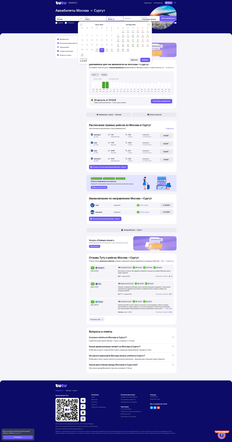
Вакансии (94, 399)
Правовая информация (98, 407)
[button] (83, 400)
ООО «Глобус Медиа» (86, 424)
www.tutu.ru (86, 426)
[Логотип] (61, 3)
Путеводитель (158, 3)
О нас (93, 397)
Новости (94, 404)
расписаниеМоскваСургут (115, 167)
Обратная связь (155, 399)
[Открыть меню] (175, 3)
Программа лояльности (128, 399)
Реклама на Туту (126, 414)
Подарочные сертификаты (129, 397)
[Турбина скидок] (222, 435)
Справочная (148, 3)
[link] (94, 246)
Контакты (94, 402)
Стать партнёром (126, 409)
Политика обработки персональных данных (69, 429)
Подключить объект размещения (131, 411)
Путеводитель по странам (129, 402)
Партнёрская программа (128, 416)
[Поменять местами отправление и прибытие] (81, 18)
